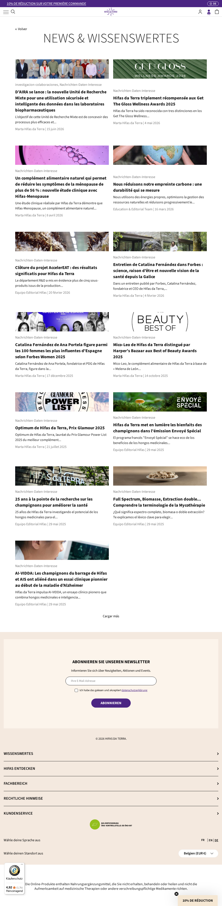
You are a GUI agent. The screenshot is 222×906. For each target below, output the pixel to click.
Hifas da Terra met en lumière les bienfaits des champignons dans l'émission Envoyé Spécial (157, 428)
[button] (217, 11)
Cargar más (111, 616)
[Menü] (21, 865)
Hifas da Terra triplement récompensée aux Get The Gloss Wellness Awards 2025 (158, 101)
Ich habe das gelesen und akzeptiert (114, 690)
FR (202, 840)
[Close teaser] (176, 894)
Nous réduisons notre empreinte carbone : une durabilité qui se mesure (157, 187)
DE (216, 840)
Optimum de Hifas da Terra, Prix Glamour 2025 (60, 428)
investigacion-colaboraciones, (37, 84)
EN (210, 840)
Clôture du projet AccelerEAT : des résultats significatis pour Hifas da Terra (56, 271)
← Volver (21, 29)
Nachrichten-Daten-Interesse (81, 84)
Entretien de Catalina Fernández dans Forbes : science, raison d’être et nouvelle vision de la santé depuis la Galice (158, 271)
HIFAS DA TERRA (115, 739)
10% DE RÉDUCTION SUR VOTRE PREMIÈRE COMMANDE (46, 3)
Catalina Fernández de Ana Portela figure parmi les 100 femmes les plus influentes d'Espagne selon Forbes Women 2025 (61, 351)
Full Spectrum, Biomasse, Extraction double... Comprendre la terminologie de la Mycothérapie (159, 502)
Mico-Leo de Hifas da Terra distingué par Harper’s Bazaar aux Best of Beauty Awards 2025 (155, 351)
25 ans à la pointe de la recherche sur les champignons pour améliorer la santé (54, 502)
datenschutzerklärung (134, 690)
